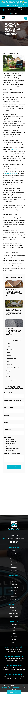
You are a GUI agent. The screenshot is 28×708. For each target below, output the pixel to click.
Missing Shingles (11, 441)
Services (14, 584)
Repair (19, 53)
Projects (14, 596)
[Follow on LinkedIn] (14, 542)
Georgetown (21, 7)
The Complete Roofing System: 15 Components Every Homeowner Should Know (14, 293)
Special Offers (14, 599)
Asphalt (13, 53)
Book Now (14, 692)
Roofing (9, 365)
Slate (8, 374)
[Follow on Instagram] (17, 542)
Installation (10, 349)
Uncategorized (11, 380)
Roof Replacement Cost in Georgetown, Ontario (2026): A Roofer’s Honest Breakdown (14, 332)
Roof (7, 362)
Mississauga (15, 149)
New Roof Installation (12, 448)
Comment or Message (12, 453)
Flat (14, 630)
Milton (14, 553)
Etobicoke (14, 567)
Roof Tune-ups (10, 443)
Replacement (11, 359)
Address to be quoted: (13, 400)
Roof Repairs (10, 450)
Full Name (8, 393)
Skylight (8, 445)
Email (6, 422)
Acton (14, 550)
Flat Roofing (10, 439)
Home (14, 579)
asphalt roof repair (11, 173)
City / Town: (9, 407)
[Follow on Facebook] (11, 542)
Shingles (9, 371)
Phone (7, 415)
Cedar (8, 346)
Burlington (14, 559)
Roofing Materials (12, 368)
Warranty (14, 590)
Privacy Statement (14, 687)
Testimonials (14, 587)
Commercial (14, 616)
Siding (8, 447)
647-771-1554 (15, 13)
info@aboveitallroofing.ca (16, 539)
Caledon (14, 565)
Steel (8, 377)
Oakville (14, 556)
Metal (8, 352)
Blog (14, 593)
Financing (14, 581)
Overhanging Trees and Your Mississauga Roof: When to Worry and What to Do (14, 313)
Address (7, 430)
